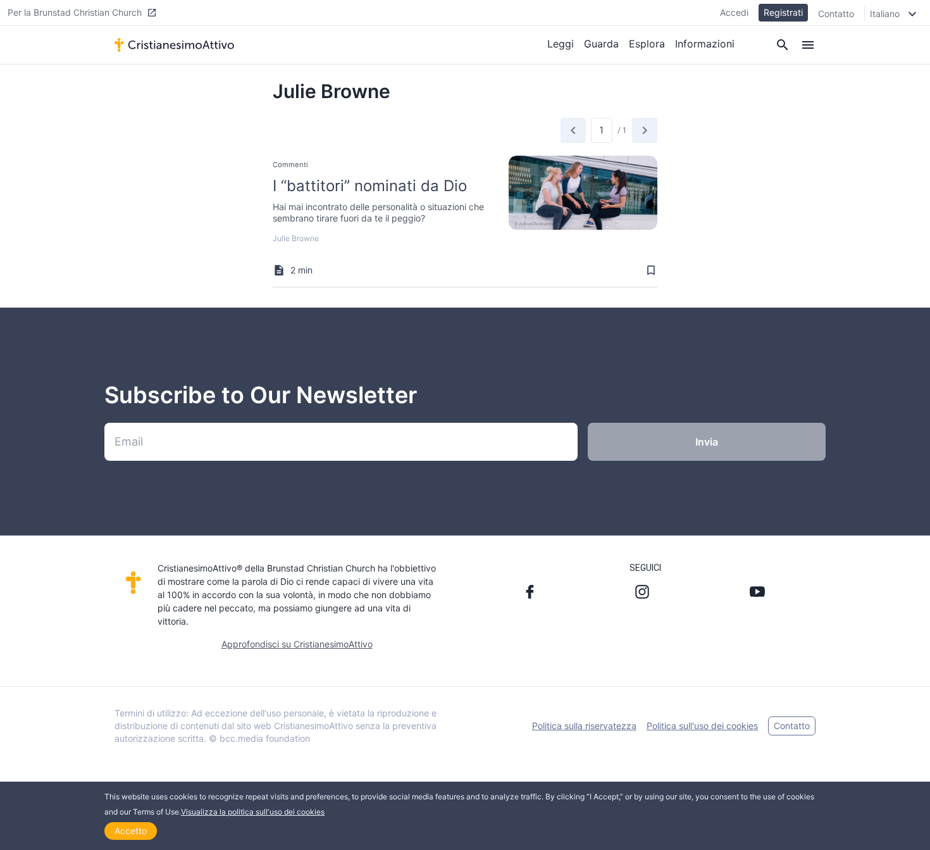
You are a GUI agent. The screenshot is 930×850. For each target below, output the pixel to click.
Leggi (560, 43)
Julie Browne (296, 238)
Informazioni (705, 43)
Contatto (836, 13)
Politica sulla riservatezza (584, 725)
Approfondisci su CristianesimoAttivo (297, 644)
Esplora (647, 43)
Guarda (601, 43)
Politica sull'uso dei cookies (702, 725)
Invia (706, 441)
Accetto (131, 830)
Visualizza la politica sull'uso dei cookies (253, 811)
